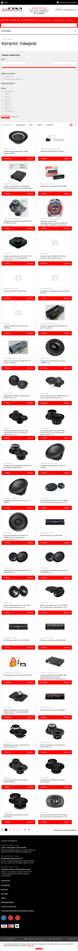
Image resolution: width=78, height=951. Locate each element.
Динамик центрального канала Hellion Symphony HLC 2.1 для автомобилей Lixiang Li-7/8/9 (16, 712)
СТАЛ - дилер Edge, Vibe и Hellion (14, 847)
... (21, 830)
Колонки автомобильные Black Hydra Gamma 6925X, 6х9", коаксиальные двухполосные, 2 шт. (16, 432)
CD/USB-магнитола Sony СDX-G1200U (16, 640)
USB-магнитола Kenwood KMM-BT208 (53, 640)
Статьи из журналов (8, 906)
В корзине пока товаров (68, 2)
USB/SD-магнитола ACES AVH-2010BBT (53, 186)
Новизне (40, 125)
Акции (3, 898)
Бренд (3, 88)
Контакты (70, 20)
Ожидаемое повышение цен (11, 858)
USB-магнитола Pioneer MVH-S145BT (52, 710)
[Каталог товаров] (12, 10)
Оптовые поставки (59, 20)
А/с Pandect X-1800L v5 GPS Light (15, 291)
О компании (5, 885)
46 (25, 830)
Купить (30, 159)
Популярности (20, 125)
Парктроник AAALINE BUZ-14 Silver (52, 151)
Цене (30, 125)
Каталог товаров (9, 20)
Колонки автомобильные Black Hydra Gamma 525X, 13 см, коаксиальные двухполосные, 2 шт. (52, 432)
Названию (49, 125)
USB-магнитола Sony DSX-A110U (51, 535)
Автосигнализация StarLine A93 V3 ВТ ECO (18, 675)
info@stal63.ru (72, 939)
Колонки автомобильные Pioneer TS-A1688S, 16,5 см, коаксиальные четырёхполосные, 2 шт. (16, 537)
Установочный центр (28, 20)
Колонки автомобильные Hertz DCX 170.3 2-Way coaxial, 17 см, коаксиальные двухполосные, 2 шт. (17, 258)
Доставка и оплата (45, 20)
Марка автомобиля (7, 83)
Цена (3, 59)
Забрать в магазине (8, 73)
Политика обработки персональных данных (17, 911)
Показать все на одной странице (65, 830)
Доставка (4, 894)
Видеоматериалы (7, 902)
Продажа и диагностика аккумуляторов (16, 869)
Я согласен (39, 948)
